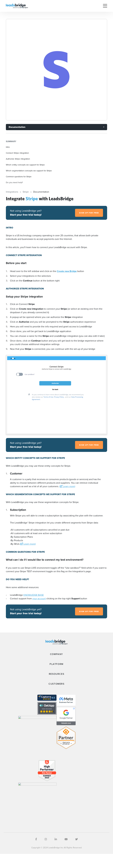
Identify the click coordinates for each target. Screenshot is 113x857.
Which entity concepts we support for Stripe (25, 164)
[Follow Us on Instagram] (46, 839)
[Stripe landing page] (56, 69)
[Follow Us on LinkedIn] (56, 839)
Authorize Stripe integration (18, 158)
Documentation (17, 127)
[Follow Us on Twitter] (76, 839)
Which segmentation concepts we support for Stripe (29, 170)
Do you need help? (14, 182)
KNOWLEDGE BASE (33, 595)
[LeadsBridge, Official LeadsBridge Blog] (17, 5)
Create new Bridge (67, 271)
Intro (8, 147)
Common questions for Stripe (18, 176)
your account (39, 598)
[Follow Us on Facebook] (36, 839)
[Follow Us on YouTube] (66, 839)
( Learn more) (67, 486)
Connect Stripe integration (17, 152)
